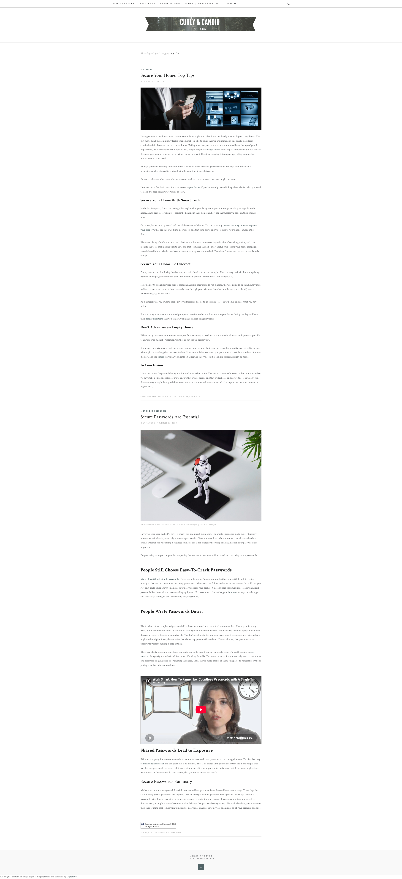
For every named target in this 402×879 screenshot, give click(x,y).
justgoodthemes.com (205, 858)
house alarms (213, 149)
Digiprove (72, 876)
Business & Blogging (154, 411)
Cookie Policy (147, 4)
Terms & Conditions (209, 4)
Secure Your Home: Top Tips (168, 75)
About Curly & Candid (123, 4)
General (147, 69)
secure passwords (159, 832)
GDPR (144, 832)
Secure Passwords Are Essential (170, 417)
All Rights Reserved (152, 827)
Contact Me (231, 4)
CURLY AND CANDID (204, 856)
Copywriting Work (170, 4)
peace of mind (149, 396)
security (195, 396)
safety (162, 396)
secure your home (178, 396)
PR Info (189, 4)
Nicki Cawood (148, 81)
